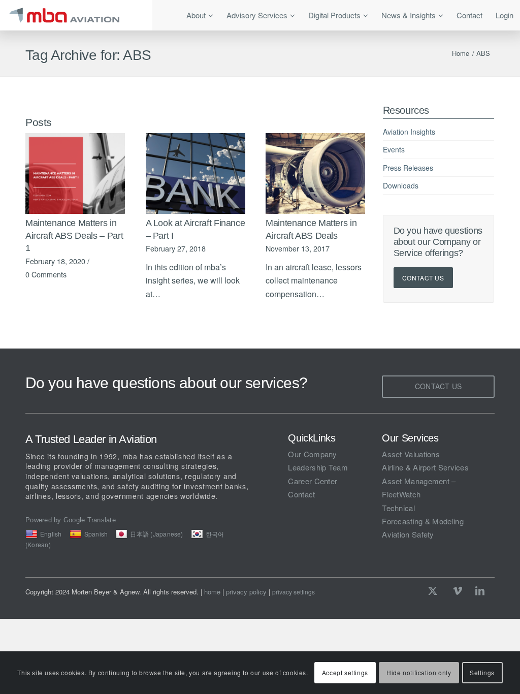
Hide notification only (418, 672)
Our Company (312, 454)
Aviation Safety (408, 534)
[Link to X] (435, 590)
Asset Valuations (411, 454)
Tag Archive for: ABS (88, 55)
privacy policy (246, 591)
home (212, 591)
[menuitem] (200, 15)
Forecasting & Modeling (423, 521)
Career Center (312, 481)
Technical (398, 507)
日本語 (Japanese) (156, 533)
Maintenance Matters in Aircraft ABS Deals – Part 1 (74, 235)
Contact (301, 494)
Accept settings (345, 672)
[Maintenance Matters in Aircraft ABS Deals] (315, 173)
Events (394, 149)
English (51, 533)
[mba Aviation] (76, 15)
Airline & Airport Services (425, 467)
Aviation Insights (409, 132)
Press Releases (408, 168)
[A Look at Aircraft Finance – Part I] (195, 173)
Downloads (400, 185)
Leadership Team (318, 467)
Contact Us (423, 277)
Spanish (96, 533)
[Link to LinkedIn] (480, 590)
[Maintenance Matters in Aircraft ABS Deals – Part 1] (75, 173)
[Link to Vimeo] (457, 590)
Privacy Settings (293, 591)
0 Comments (46, 274)
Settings (482, 672)
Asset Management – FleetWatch (419, 487)
